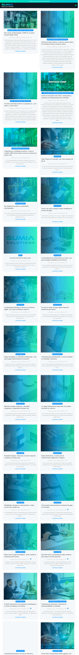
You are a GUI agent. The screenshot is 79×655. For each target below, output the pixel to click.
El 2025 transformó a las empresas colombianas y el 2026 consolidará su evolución (20, 605)
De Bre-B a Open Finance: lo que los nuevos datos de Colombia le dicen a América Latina (57, 43)
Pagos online (57, 205)
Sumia (20, 255)
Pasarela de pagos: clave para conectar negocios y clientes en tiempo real (20, 456)
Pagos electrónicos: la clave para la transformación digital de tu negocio (53, 456)
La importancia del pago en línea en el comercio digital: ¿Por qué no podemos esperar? (19, 308)
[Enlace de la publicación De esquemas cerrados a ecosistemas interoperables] (20, 190)
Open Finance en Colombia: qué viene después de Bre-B (57, 160)
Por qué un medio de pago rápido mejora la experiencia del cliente (55, 308)
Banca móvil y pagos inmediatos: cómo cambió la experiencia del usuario (20, 555)
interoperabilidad (55, 39)
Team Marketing (61, 100)
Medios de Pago (19, 30)
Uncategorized (62, 601)
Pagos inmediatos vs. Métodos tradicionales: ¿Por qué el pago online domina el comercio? (20, 358)
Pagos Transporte (28, 30)
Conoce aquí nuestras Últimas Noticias (39, 1)
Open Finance (57, 156)
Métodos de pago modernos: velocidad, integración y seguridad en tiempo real (17, 407)
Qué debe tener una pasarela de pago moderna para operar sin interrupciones (56, 555)
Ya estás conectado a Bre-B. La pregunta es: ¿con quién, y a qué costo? (20, 104)
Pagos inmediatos (20, 354)
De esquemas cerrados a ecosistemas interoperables (16, 207)
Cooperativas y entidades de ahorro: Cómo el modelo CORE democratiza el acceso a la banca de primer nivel (20, 153)
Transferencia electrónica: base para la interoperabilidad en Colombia (53, 605)
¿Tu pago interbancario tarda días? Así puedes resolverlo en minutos (56, 407)
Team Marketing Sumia (23, 37)
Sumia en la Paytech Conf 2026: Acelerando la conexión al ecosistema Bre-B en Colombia (56, 96)
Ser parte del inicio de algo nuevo (20, 258)
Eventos (13, 30)
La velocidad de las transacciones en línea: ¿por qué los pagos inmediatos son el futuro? (56, 259)
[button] (75, 5)
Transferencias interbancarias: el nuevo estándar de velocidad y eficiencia (57, 358)
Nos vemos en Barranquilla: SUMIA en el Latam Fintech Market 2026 (19, 34)
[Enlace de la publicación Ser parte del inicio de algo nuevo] (20, 241)
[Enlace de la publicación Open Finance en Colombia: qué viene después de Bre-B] (57, 142)
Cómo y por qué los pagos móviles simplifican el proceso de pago (56, 209)
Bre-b (9, 30)
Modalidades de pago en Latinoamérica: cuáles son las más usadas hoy (19, 506)
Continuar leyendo (20, 51)
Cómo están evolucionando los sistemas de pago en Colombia (57, 506)
